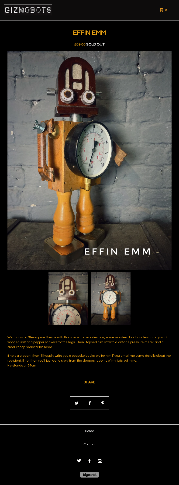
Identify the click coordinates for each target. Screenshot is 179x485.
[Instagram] (100, 461)
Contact (89, 444)
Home (89, 431)
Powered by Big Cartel (89, 475)
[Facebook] (89, 461)
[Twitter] (79, 461)
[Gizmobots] (28, 10)
